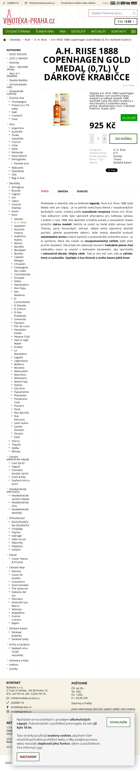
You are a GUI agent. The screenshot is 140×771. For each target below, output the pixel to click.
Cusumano (18, 581)
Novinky (14, 62)
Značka (63, 191)
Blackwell (20, 250)
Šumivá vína (45, 31)
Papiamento (21, 392)
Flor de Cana (22, 326)
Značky (13, 669)
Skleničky (17, 542)
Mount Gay (21, 381)
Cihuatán (19, 264)
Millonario (20, 378)
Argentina (18, 128)
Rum (14, 214)
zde (39, 748)
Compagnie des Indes (21, 269)
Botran (18, 243)
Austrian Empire (19, 231)
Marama (19, 367)
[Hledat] (134, 13)
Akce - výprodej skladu (17, 68)
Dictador (19, 277)
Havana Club (22, 336)
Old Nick (19, 388)
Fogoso (16, 466)
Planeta (16, 571)
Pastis (15, 211)
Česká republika (17, 136)
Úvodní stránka (17, 31)
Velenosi (17, 609)
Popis (45, 191)
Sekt (14, 112)
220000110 (13, 3)
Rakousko (17, 167)
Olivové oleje (17, 567)
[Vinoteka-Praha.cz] (36, 17)
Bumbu (18, 253)
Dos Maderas (19, 293)
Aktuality (98, 31)
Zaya (17, 437)
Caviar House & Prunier (20, 560)
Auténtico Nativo (20, 237)
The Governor (20, 588)
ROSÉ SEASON (18, 54)
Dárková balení (18, 628)
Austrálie (17, 131)
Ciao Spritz (18, 463)
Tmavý (117, 159)
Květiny (13, 664)
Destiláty (78, 31)
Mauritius (20, 374)
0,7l (115, 153)
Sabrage (17, 535)
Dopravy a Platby (81, 703)
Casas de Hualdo (17, 576)
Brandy (16, 190)
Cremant (17, 115)
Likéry (15, 201)
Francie (16, 142)
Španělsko (18, 171)
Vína (62, 31)
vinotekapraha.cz (21, 707)
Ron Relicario (19, 417)
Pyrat (17, 409)
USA (14, 174)
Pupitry (16, 532)
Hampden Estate (20, 331)
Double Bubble (18, 80)
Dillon (17, 281)
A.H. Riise (128, 85)
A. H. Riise (119, 149)
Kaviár (13, 555)
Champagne (19, 101)
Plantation (20, 395)
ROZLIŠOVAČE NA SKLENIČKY (20, 523)
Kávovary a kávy (18, 660)
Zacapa (18, 433)
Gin (14, 197)
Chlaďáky (17, 529)
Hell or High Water (21, 341)
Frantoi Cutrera (16, 617)
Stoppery (17, 546)
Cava (15, 119)
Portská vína (21, 163)
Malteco (19, 364)
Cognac (16, 194)
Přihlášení (130, 3)
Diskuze (82, 191)
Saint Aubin (21, 423)
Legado (18, 357)
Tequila (16, 444)
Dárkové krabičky (17, 633)
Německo (17, 152)
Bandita (19, 246)
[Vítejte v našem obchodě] (5, 39)
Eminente (20, 319)
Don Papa (20, 288)
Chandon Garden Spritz (20, 471)
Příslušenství (17, 518)
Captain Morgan (19, 258)
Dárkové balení (122, 162)
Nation (18, 385)
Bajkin (15, 623)
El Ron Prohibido (20, 314)
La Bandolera (20, 352)
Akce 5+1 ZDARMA (13, 75)
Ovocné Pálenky (16, 206)
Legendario (21, 360)
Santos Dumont (19, 428)
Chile (15, 145)
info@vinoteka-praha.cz (42, 3)
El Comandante (22, 300)
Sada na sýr (19, 539)
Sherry (16, 441)
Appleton (19, 226)
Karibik (117, 156)
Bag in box (18, 178)
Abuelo (18, 219)
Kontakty (118, 31)
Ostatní (16, 549)
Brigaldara (18, 612)
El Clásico (20, 309)
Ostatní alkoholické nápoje (18, 458)
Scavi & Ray (19, 477)
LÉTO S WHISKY (18, 58)
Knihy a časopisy (19, 644)
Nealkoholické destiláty (20, 511)
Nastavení (28, 757)
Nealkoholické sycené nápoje (20, 497)
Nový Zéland (19, 155)
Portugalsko (19, 159)
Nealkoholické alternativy (16, 490)
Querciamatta (20, 585)
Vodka (15, 448)
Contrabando (22, 274)
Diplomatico (21, 284)
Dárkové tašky (20, 639)
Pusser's (19, 405)
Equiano (19, 322)
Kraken (18, 347)
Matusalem (21, 371)
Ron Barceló (21, 412)
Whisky (16, 451)
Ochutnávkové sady (17, 86)
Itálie (15, 149)
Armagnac (18, 187)
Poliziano (17, 599)
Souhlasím (118, 722)
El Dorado (20, 305)
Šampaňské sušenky (15, 92)
